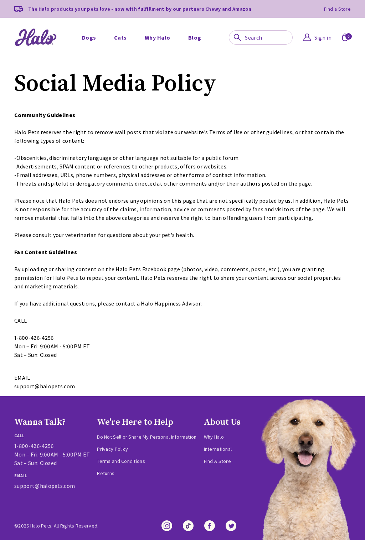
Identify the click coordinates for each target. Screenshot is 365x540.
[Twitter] (231, 525)
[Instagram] (166, 525)
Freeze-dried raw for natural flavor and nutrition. (154, 21)
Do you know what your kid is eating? (289, 21)
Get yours (107, 39)
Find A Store (217, 461)
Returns (105, 473)
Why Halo (214, 437)
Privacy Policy (112, 449)
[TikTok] (188, 525)
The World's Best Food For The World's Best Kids (291, 21)
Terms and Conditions (121, 461)
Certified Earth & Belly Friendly (142, 21)
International (218, 449)
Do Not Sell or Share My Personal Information (146, 437)
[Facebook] (209, 525)
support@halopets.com (44, 485)
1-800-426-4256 (33, 445)
